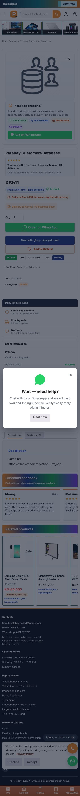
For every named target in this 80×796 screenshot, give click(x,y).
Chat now (40, 417)
